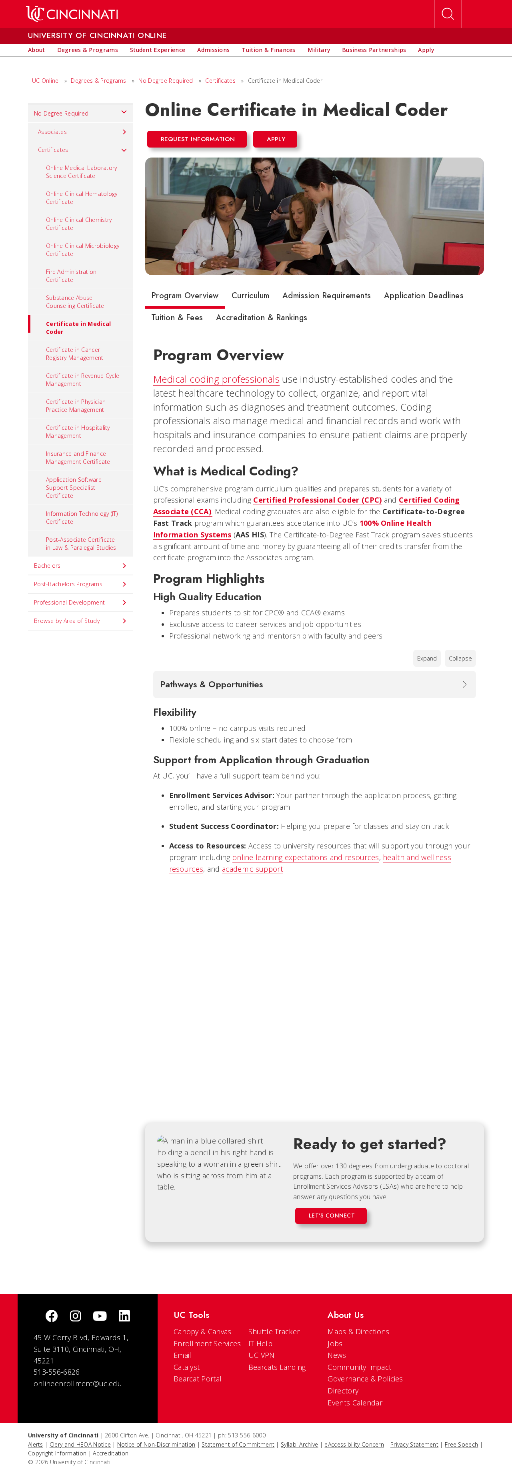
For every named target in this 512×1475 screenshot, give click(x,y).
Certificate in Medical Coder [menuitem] (78, 327)
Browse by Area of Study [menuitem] (67, 621)
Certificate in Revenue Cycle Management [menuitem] (82, 379)
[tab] (185, 297)
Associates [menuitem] (52, 132)
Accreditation (110, 1453)
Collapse (460, 658)
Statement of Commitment (238, 1444)
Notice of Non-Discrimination (156, 1444)
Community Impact (359, 1367)
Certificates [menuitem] (53, 150)
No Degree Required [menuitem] (61, 113)
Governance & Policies (365, 1378)
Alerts (35, 1444)
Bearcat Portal (198, 1378)
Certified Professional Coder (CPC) (317, 500)
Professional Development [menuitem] (69, 602)
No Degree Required (165, 80)
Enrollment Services (207, 1343)
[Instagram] (75, 1317)
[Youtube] (100, 1317)
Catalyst (187, 1367)
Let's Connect (332, 1216)
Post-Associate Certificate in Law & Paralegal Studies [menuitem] (81, 543)
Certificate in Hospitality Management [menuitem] (78, 431)
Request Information (198, 139)
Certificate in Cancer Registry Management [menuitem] (75, 353)
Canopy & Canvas (203, 1331)
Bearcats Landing (277, 1367)
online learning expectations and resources (305, 857)
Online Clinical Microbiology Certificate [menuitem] (82, 249)
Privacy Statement (414, 1444)
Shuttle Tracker (274, 1331)
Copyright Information (57, 1453)
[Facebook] (51, 1317)
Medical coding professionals (216, 378)
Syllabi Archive (299, 1444)
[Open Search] (448, 14)
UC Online (45, 80)
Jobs (335, 1343)
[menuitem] (36, 50)
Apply (276, 139)
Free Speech (461, 1444)
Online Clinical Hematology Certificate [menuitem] (82, 198)
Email (183, 1355)
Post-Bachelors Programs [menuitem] (68, 584)
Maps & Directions (358, 1331)
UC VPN (261, 1355)
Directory (343, 1390)
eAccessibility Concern (354, 1444)
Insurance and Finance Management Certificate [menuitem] (78, 457)
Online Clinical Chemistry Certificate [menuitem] (79, 224)
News (337, 1355)
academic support (252, 869)
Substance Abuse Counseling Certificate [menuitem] (75, 301)
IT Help (260, 1343)
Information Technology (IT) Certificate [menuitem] (82, 517)
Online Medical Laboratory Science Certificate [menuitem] (81, 172)
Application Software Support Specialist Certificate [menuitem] (74, 487)
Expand (427, 658)
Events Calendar (355, 1402)
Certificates (220, 80)
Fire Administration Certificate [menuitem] (71, 275)
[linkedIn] (124, 1317)
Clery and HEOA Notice (80, 1444)
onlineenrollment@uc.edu (78, 1383)
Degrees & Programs (98, 80)
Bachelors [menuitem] (47, 565)
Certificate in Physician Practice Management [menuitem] (76, 405)
